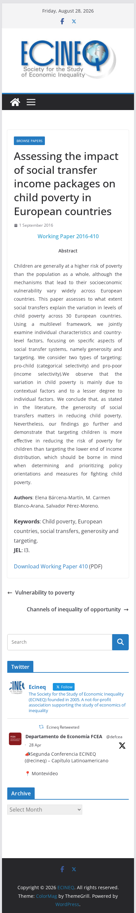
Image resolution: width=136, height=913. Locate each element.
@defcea (114, 737)
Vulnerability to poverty (45, 592)
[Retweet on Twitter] (41, 726)
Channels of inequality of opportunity (74, 609)
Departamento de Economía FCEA (63, 736)
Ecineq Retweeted (63, 727)
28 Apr (35, 745)
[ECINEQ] (15, 102)
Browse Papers (29, 140)
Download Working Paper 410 (51, 566)
